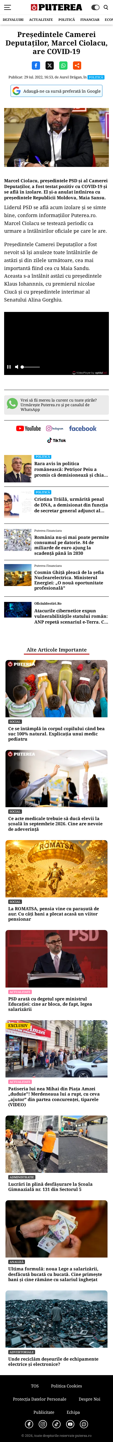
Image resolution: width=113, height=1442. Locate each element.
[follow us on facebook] (83, 429)
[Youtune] (70, 1424)
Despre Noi (89, 1399)
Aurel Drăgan (71, 77)
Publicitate (43, 1412)
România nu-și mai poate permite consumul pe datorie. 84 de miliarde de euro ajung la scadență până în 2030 (71, 545)
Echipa (73, 1412)
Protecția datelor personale (39, 1399)
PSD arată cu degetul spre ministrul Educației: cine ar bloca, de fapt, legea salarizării (50, 1004)
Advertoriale (22, 1352)
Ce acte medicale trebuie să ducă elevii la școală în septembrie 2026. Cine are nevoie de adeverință (55, 824)
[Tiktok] (56, 1424)
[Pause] (9, 367)
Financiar (89, 19)
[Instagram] (43, 1424)
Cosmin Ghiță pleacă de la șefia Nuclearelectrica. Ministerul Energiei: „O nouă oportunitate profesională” (69, 580)
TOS (35, 1385)
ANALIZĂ (17, 1262)
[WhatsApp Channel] (84, 1424)
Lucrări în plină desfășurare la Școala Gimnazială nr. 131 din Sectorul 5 (50, 1187)
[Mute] (17, 367)
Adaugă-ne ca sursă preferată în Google (62, 91)
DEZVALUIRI (13, 19)
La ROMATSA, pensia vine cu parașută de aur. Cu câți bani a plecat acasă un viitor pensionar (53, 914)
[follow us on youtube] (28, 429)
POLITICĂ (66, 19)
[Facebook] (29, 1424)
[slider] (30, 368)
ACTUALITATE (41, 19)
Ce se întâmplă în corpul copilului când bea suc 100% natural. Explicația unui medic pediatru (56, 734)
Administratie (22, 1177)
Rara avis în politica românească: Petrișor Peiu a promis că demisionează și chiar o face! (70, 469)
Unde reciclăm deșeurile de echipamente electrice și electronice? (53, 1361)
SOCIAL (15, 721)
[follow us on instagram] (54, 429)
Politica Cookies (66, 1385)
